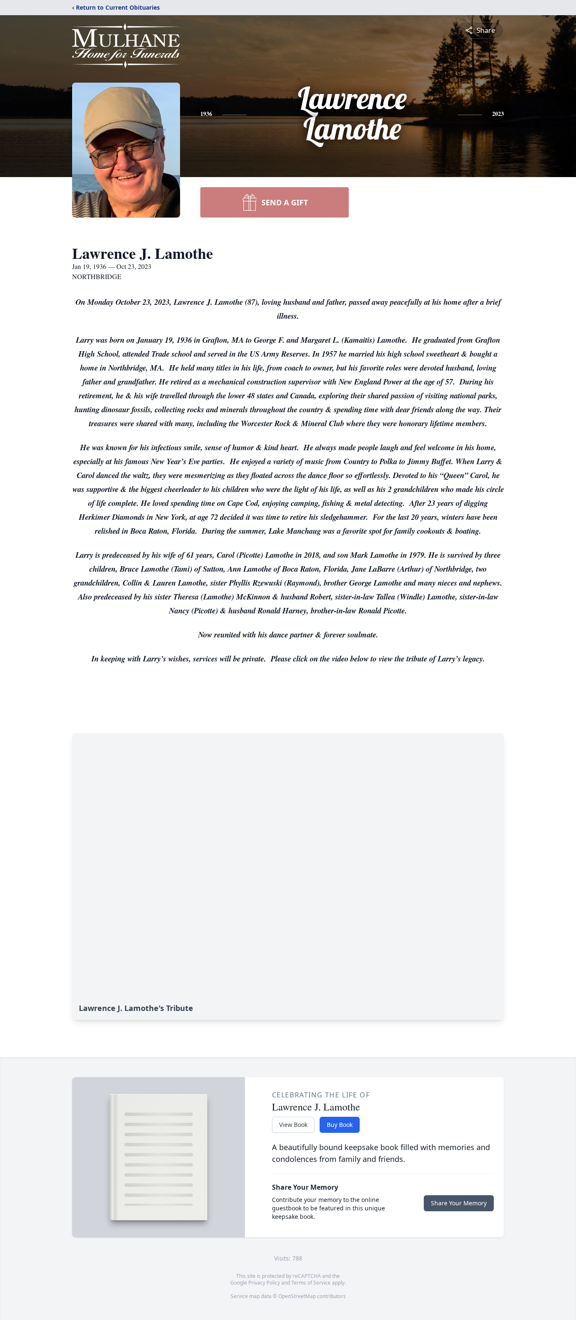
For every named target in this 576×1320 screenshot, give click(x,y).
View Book (293, 1125)
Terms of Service (311, 1282)
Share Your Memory (459, 1203)
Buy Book (340, 1125)
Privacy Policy (264, 1282)
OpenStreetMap (297, 1296)
